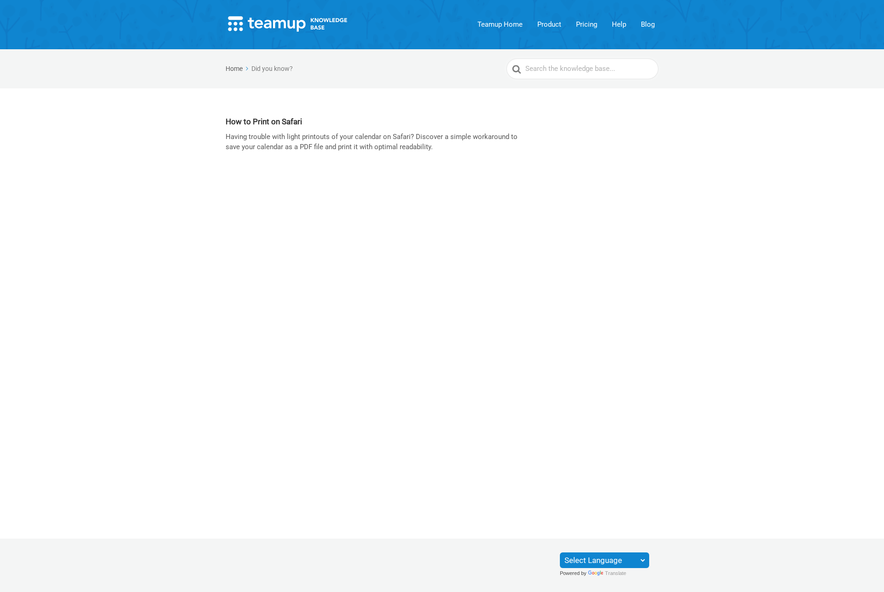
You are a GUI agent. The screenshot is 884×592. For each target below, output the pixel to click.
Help (619, 24)
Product (549, 24)
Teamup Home (500, 24)
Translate (615, 573)
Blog (648, 24)
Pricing (586, 24)
